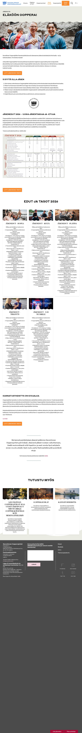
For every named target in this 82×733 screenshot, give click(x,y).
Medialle (60, 547)
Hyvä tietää (49, 3)
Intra (59, 550)
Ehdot (60, 544)
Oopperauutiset (41, 3)
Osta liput (65, 3)
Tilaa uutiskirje (71, 731)
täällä (46, 456)
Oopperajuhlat (57, 3)
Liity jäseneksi (57, 731)
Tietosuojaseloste (64, 553)
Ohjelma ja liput (32, 3)
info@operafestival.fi (8, 561)
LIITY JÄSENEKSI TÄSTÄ (12, 73)
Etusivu (25, 3)
